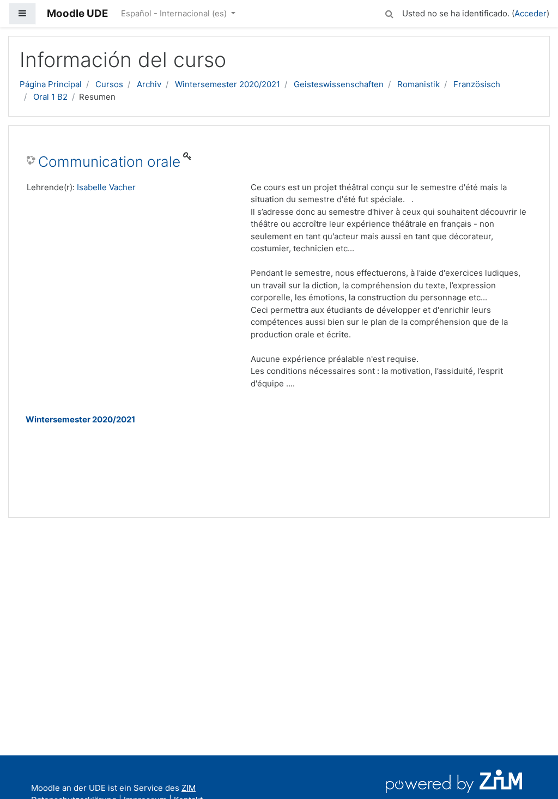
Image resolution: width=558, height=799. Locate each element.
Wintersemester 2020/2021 (227, 84)
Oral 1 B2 (50, 97)
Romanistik (418, 84)
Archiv (149, 84)
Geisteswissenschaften (339, 84)
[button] (389, 12)
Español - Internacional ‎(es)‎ (175, 13)
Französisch (476, 84)
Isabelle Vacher (106, 187)
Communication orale (109, 161)
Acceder (530, 13)
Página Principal (51, 84)
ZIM (188, 788)
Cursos (109, 84)
